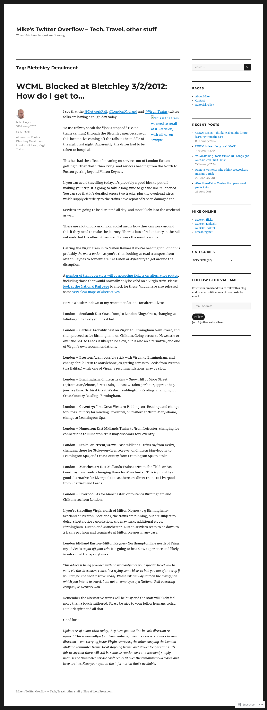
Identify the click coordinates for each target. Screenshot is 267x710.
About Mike (202, 96)
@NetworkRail (95, 111)
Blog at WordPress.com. (98, 691)
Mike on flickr (204, 219)
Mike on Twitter (205, 228)
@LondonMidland (123, 111)
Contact (200, 100)
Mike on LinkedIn (206, 223)
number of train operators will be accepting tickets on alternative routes (122, 275)
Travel (26, 131)
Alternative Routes (28, 137)
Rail (18, 131)
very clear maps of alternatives (96, 292)
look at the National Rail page (86, 286)
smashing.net (203, 232)
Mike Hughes (24, 122)
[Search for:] (218, 67)
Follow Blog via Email (215, 280)
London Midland (27, 145)
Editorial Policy (204, 104)
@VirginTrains (156, 111)
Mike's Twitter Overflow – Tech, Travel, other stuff (86, 29)
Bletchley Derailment (30, 141)
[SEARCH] (247, 67)
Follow (198, 317)
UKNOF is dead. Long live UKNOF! (216, 146)
